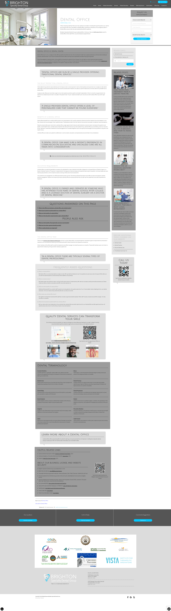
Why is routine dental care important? (48, 228)
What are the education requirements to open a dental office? (54, 215)
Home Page (65, 456)
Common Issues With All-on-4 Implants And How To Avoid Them (123, 130)
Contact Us (164, 5)
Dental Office (45, 500)
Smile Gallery (149, 5)
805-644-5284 (55, 440)
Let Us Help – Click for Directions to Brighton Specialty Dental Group (61, 342)
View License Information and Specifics (57, 483)
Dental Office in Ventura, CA (89, 156)
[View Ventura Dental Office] (28, 44)
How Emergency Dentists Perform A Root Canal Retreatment (122, 206)
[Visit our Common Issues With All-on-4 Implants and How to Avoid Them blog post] (124, 125)
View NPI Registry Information (70, 485)
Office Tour (156, 5)
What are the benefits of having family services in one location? (54, 222)
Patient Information (107, 5)
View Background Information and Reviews (55, 488)
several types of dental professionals (51, 240)
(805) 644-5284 (98, 32)
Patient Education (124, 5)
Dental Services (118, 54)
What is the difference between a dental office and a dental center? (55, 208)
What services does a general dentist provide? (50, 225)
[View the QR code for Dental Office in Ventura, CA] (90, 339)
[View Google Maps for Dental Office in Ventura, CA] (61, 341)
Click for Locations (28, 520)
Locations (154, 2)
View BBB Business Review (56, 471)
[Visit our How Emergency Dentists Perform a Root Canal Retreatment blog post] (124, 201)
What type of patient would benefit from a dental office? (52, 210)
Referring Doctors (140, 5)
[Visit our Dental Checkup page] (53, 357)
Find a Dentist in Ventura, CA (121, 57)
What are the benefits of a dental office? (48, 213)
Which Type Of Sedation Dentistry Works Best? (122, 168)
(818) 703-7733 (91, 584)
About (99, 5)
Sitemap (42, 597)
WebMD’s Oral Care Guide (49, 458)
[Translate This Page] (168, 608)
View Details (50, 490)
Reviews (132, 5)
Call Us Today (163, 2)
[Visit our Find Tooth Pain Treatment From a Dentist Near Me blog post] (124, 88)
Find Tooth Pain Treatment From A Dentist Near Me (122, 92)
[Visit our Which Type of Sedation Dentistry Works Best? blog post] (124, 164)
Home (94, 5)
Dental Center (118, 242)
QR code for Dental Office (41, 503)
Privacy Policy (37, 597)
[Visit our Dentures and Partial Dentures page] (73, 357)
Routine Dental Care (119, 247)
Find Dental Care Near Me (121, 250)
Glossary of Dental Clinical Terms (62, 453)
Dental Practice (118, 245)
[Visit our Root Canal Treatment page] (92, 357)
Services (116, 5)
